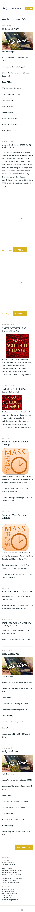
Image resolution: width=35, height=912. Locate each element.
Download (20, 250)
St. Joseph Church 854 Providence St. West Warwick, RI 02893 (10, 891)
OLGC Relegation (7, 314)
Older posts (23, 847)
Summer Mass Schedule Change (15, 443)
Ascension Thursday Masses (17, 591)
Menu (30, 8)
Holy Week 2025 (10, 653)
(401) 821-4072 (7, 895)
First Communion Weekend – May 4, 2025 (17, 624)
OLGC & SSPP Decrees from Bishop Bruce (16, 146)
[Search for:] (33, 2)
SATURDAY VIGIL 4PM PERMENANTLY (14, 329)
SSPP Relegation (7, 250)
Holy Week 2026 (10, 29)
